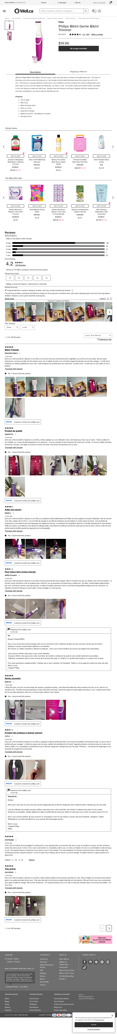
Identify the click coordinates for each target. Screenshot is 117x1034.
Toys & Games (59, 1001)
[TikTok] (84, 967)
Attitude (7, 1007)
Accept (93, 1025)
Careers (43, 985)
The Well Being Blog (66, 976)
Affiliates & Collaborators (64, 963)
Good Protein (34, 998)
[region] (93, 1022)
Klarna (42, 979)
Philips (61, 22)
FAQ (41, 970)
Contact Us (44, 959)
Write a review (97, 34)
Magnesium (58, 1007)
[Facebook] (84, 962)
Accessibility (44, 982)
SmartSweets (34, 1007)
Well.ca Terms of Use (66, 973)
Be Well (62, 979)
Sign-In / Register (99, 3)
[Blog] (102, 962)
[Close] (112, 1015)
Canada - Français (13, 961)
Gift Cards (43, 962)
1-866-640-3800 (23, 1015)
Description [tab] (35, 72)
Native (7, 998)
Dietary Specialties (60, 1010)
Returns (43, 976)
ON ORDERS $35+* (15, 3)
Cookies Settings (94, 1029)
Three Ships (33, 1001)
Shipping (43, 973)
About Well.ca (64, 959)
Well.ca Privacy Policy (66, 970)
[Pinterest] (96, 962)
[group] (9, 25)
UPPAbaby (33, 1004)
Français (43, 3)
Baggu (7, 1001)
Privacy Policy (99, 1020)
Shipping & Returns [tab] (78, 71)
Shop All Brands (35, 1010)
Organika (8, 1010)
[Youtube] (108, 962)
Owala (7, 1004)
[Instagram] (90, 962)
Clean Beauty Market (61, 998)
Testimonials (63, 967)
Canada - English (13, 959)
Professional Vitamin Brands (64, 1004)
